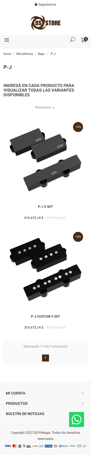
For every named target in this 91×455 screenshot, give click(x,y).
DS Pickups (42, 433)
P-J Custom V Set (45, 317)
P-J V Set (45, 207)
